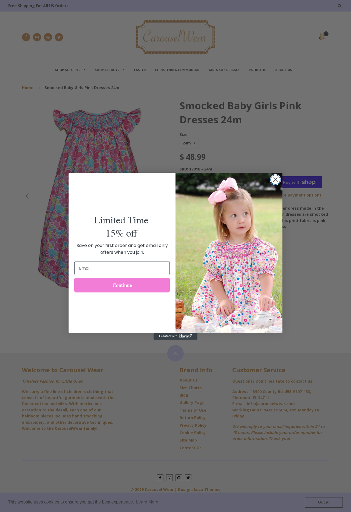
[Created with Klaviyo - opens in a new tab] (175, 336)
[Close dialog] (275, 179)
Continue (122, 285)
